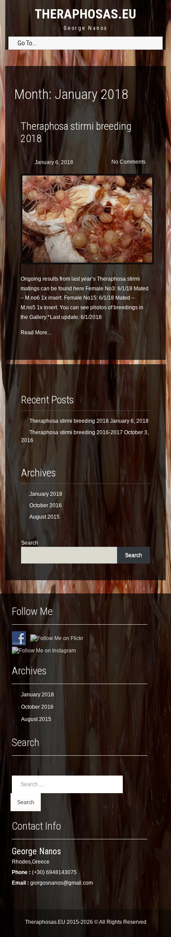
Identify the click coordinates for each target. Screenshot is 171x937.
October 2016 (45, 505)
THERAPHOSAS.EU (85, 14)
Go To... (27, 43)
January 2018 (45, 494)
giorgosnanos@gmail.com (61, 883)
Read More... (36, 332)
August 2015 (44, 517)
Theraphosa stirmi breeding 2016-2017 (76, 432)
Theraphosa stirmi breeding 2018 (69, 421)
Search (29, 543)
